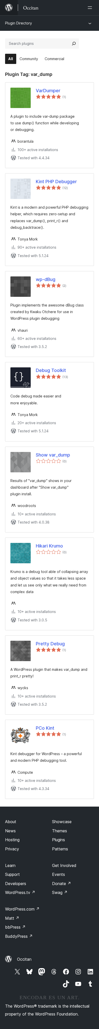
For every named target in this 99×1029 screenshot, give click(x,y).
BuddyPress (19, 936)
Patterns (60, 848)
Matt (12, 918)
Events (58, 874)
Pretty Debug (50, 643)
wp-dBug (45, 279)
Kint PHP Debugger (56, 181)
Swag (60, 892)
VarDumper (48, 90)
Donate (61, 883)
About (10, 821)
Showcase (62, 821)
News (10, 830)
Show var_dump (53, 455)
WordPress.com (22, 909)
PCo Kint (45, 728)
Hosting (12, 839)
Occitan (24, 959)
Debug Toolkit (51, 370)
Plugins (58, 839)
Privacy (12, 848)
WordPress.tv (20, 892)
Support (12, 874)
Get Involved (64, 865)
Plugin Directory (18, 23)
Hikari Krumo (49, 546)
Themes (59, 830)
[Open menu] (91, 7)
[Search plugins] (74, 43)
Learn (10, 865)
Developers (15, 883)
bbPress (15, 927)
